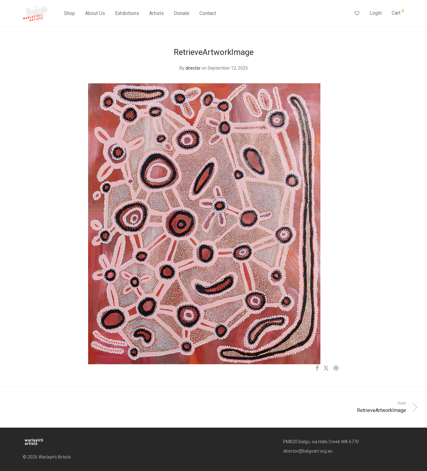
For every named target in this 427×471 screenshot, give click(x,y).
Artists (156, 13)
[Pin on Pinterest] (336, 368)
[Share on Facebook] (317, 368)
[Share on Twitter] (326, 368)
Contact (207, 13)
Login (375, 13)
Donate (181, 13)
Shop (69, 13)
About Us (95, 13)
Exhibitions (127, 13)
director (193, 68)
